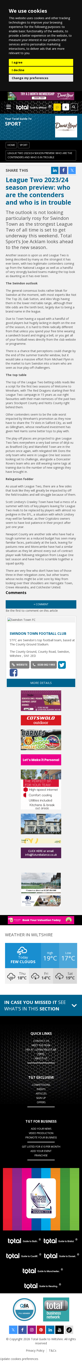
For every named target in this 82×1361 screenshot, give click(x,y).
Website (22, 664)
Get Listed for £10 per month (41, 1146)
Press (41, 1054)
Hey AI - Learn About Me (41, 1049)
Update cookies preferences (19, 1359)
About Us (41, 1058)
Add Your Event (41, 1151)
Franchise (41, 1155)
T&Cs (52, 1350)
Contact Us (41, 1041)
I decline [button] (18, 70)
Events (41, 1089)
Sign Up (41, 1098)
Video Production (41, 1133)
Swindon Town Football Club (38, 633)
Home (11, 145)
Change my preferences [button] (30, 78)
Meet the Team (41, 1045)
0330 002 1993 (46, 664)
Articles (41, 1093)
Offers (41, 1102)
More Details (41, 683)
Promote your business (41, 1137)
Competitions (41, 1085)
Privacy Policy (35, 1350)
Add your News (41, 1129)
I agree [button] (17, 62)
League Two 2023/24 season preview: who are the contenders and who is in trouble (40, 155)
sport (24, 145)
